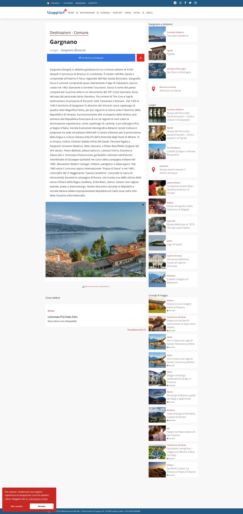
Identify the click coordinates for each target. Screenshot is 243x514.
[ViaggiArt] (57, 12)
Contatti (92, 3)
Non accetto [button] (17, 506)
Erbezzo (170, 300)
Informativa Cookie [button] (38, 499)
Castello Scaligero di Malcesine (177, 281)
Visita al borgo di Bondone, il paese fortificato (181, 415)
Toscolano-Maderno (175, 32)
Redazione (81, 3)
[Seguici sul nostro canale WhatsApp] (180, 3)
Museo (51, 310)
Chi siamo (68, 3)
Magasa (170, 202)
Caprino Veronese (174, 255)
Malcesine (171, 275)
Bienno (170, 392)
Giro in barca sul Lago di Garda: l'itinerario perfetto (181, 342)
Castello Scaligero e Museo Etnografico (181, 153)
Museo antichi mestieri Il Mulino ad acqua (173, 171)
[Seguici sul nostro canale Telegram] (175, 3)
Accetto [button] (41, 506)
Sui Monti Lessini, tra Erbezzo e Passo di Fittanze (181, 470)
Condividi (92, 57)
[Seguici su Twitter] (190, 3)
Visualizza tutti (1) (136, 329)
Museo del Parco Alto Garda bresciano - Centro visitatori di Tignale (180, 135)
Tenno (169, 372)
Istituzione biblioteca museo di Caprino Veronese (178, 263)
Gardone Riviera (173, 182)
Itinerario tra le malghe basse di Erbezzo (179, 305)
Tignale (170, 50)
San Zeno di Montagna (176, 68)
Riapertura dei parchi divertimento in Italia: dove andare (181, 324)
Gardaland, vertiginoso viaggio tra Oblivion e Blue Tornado (181, 452)
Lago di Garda (174, 244)
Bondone (171, 410)
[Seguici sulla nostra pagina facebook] (185, 3)
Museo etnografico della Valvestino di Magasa (180, 207)
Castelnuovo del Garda (176, 317)
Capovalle (171, 221)
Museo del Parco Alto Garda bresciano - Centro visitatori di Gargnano (180, 116)
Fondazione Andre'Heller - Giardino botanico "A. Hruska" (180, 189)
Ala (168, 428)
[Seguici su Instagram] (195, 3)
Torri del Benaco (173, 147)
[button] (54, 3)
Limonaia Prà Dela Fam (63, 317)
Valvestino (164, 166)
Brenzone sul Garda (168, 87)
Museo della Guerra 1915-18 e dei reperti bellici (181, 226)
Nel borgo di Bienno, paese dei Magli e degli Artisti (181, 397)
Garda (169, 241)
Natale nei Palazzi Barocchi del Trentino (181, 433)
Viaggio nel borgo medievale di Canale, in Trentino (179, 379)
